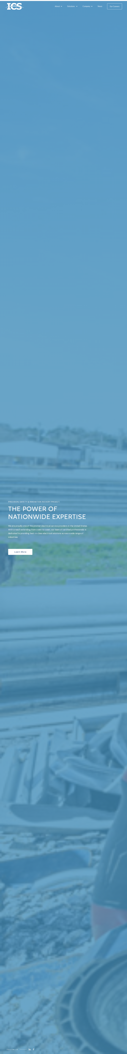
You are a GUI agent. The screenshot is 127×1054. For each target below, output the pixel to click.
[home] (14, 7)
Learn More (20, 552)
